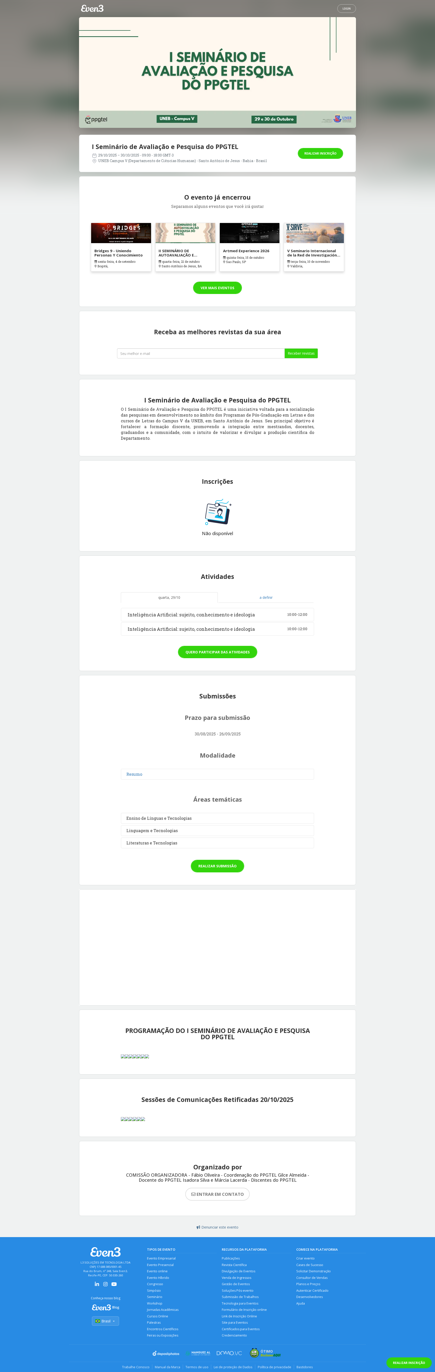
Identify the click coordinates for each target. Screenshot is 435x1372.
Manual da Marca (167, 1367)
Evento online (157, 1271)
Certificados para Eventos (241, 1329)
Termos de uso (197, 1367)
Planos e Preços (308, 1284)
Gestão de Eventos (236, 1284)
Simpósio (154, 1290)
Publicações (231, 1258)
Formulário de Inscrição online (244, 1310)
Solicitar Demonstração (313, 1271)
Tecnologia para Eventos (240, 1303)
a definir (266, 597)
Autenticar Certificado (312, 1290)
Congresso (155, 1284)
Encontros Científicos (162, 1329)
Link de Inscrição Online (239, 1316)
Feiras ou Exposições (162, 1335)
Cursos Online (157, 1316)
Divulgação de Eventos (238, 1271)
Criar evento (305, 1258)
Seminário (154, 1297)
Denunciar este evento (219, 1227)
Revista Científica (234, 1265)
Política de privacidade (274, 1367)
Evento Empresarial (161, 1258)
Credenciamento (234, 1335)
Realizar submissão (217, 866)
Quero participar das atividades (218, 652)
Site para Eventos (235, 1322)
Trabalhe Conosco (136, 1367)
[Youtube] (114, 1285)
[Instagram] (105, 1285)
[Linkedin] (97, 1285)
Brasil (106, 1321)
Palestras (154, 1322)
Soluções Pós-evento (237, 1290)
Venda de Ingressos (236, 1278)
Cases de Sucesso (309, 1265)
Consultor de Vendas (312, 1278)
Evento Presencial (160, 1265)
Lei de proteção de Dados (233, 1367)
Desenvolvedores (309, 1297)
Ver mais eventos (217, 287)
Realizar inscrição (320, 153)
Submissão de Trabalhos (240, 1297)
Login (347, 8)
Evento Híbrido (158, 1278)
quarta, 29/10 (169, 597)
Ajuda (300, 1303)
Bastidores (305, 1367)
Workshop (154, 1303)
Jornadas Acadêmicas (162, 1310)
